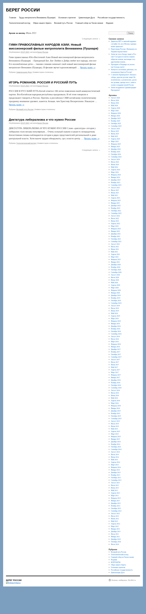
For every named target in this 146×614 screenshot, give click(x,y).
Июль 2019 (115, 308)
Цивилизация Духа (87, 17)
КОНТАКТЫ (115, 562)
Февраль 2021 (116, 259)
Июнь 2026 (115, 103)
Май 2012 (114, 521)
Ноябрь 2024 (115, 151)
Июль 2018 (115, 339)
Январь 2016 (115, 408)
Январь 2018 (115, 346)
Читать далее (87, 67)
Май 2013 (114, 490)
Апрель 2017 (115, 370)
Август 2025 (115, 128)
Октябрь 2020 (116, 269)
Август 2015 (115, 421)
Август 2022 (115, 216)
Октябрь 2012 (116, 508)
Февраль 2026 (116, 113)
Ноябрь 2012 (115, 506)
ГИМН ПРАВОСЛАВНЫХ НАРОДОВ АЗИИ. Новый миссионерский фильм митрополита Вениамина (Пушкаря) (53, 46)
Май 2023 (114, 195)
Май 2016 (114, 398)
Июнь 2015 (115, 426)
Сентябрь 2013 (116, 480)
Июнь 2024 (115, 164)
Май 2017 (114, 367)
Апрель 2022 (115, 223)
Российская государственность (111, 17)
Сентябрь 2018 (116, 334)
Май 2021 (114, 251)
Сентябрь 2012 (116, 511)
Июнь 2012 (115, 518)
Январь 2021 (115, 262)
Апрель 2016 (115, 400)
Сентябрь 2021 (116, 241)
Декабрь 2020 (116, 264)
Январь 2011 (115, 536)
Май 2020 (114, 282)
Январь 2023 (115, 203)
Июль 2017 (115, 362)
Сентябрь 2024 (116, 157)
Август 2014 (115, 452)
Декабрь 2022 (116, 205)
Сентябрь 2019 (116, 303)
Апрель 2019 (115, 316)
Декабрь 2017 (116, 349)
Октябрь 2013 (116, 477)
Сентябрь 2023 (116, 185)
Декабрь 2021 (116, 234)
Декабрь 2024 (116, 149)
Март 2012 (115, 526)
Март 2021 (115, 257)
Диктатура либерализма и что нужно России (42, 119)
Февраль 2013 (116, 498)
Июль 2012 (115, 516)
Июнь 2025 (115, 133)
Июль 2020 (115, 277)
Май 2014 (114, 459)
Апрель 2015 (115, 431)
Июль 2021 (115, 246)
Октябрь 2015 (116, 416)
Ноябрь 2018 (115, 328)
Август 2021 (115, 244)
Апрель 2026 (115, 108)
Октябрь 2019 (116, 300)
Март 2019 (115, 318)
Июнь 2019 (115, 310)
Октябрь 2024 (116, 154)
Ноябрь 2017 (115, 352)
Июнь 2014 (115, 457)
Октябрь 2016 (116, 385)
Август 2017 (115, 359)
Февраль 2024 (116, 174)
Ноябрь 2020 (115, 267)
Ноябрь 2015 (115, 413)
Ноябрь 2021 (115, 236)
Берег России (42, 52)
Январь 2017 (115, 377)
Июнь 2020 (115, 280)
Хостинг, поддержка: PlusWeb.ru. (123, 580)
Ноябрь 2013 (115, 475)
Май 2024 (114, 167)
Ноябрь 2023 (115, 182)
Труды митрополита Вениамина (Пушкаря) (37, 17)
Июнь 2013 (115, 488)
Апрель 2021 (115, 254)
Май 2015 (114, 429)
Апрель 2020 (115, 285)
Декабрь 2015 (116, 411)
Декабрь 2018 (116, 326)
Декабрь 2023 (116, 180)
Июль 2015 (115, 423)
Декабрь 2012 (116, 503)
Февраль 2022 (116, 228)
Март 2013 (115, 495)
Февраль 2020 (116, 290)
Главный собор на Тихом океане (89, 23)
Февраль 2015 (116, 436)
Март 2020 (115, 287)
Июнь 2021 (115, 249)
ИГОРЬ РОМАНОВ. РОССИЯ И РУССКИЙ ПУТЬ (43, 82)
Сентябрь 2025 (116, 126)
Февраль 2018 (116, 344)
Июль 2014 (115, 454)
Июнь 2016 (115, 395)
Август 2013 (115, 482)
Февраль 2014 (116, 467)
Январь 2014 (115, 470)
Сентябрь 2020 (116, 272)
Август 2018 (115, 336)
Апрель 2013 (115, 493)
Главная (12, 17)
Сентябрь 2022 (116, 213)
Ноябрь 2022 (115, 208)
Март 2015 (115, 434)
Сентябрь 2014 (116, 449)
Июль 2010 (115, 544)
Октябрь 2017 (116, 354)
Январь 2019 (115, 323)
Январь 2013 (115, 500)
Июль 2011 (115, 534)
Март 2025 (115, 141)
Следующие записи (91, 38)
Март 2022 (115, 226)
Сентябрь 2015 (116, 418)
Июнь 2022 (115, 221)
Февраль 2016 (116, 405)
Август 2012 (115, 513)
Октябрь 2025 (116, 123)
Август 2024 (115, 159)
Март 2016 (115, 403)
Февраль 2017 (116, 375)
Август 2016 (115, 390)
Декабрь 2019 (116, 295)
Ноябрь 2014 (115, 444)
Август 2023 (115, 187)
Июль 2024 (115, 162)
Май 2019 (114, 313)
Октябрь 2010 (116, 541)
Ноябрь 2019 (115, 298)
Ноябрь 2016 (115, 382)
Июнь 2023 (115, 192)
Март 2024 (115, 172)
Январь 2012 (115, 529)
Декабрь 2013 (116, 472)
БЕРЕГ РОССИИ (23, 10)
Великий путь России (63, 23)
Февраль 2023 (116, 200)
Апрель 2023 (115, 198)
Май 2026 (114, 105)
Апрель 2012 (115, 523)
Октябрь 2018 (116, 331)
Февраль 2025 (116, 144)
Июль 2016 (115, 393)
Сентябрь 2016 (116, 387)
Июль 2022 (115, 218)
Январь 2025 (115, 146)
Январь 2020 (115, 293)
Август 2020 (115, 275)
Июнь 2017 (115, 364)
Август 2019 (115, 305)
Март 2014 (115, 464)
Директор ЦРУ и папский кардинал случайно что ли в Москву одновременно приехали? (124, 43)
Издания (109, 23)
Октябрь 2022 (116, 210)
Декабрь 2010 (116, 539)
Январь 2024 (115, 177)
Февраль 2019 (116, 321)
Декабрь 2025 (116, 118)
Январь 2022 (115, 231)
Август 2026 (115, 98)
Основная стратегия (67, 17)
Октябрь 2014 (116, 446)
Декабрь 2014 (116, 441)
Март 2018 (115, 341)
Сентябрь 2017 (116, 357)
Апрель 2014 (115, 462)
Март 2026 (115, 110)
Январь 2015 (115, 439)
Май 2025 (114, 136)
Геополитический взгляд (19, 23)
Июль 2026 (115, 100)
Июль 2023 (115, 190)
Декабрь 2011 (116, 531)
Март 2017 (115, 372)
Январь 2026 (115, 115)
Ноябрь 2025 (115, 121)
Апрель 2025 (115, 139)
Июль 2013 (115, 485)
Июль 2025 (115, 131)
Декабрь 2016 (116, 380)
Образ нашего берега (42, 23)
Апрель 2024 (115, 169)
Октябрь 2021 (116, 239)
